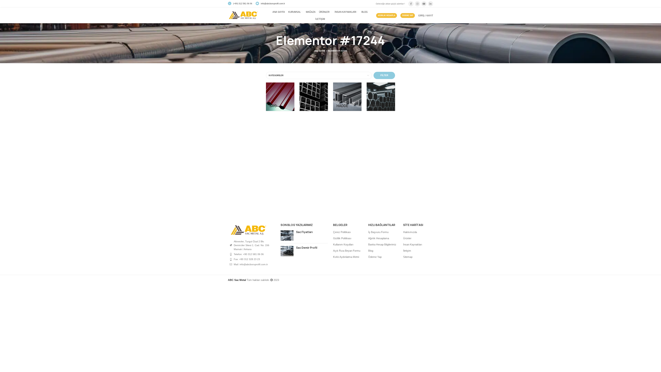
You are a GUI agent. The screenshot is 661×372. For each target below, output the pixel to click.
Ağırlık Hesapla (386, 15)
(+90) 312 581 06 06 (242, 3)
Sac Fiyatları (304, 232)
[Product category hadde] (347, 96)
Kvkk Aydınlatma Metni (346, 256)
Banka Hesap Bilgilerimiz (382, 244)
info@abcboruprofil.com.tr (273, 3)
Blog (370, 250)
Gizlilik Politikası (342, 238)
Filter (384, 75)
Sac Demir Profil (306, 248)
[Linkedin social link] (430, 3)
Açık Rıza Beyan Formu (346, 250)
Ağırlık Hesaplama (378, 238)
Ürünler (407, 238)
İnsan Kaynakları (412, 244)
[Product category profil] (314, 96)
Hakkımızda (410, 232)
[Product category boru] (381, 96)
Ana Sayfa (319, 51)
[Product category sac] (280, 96)
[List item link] (252, 254)
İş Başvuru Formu (378, 232)
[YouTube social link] (424, 3)
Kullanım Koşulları (343, 244)
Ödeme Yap (375, 256)
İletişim (407, 250)
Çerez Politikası (342, 232)
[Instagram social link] (417, 3)
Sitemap (407, 256)
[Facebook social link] (410, 3)
